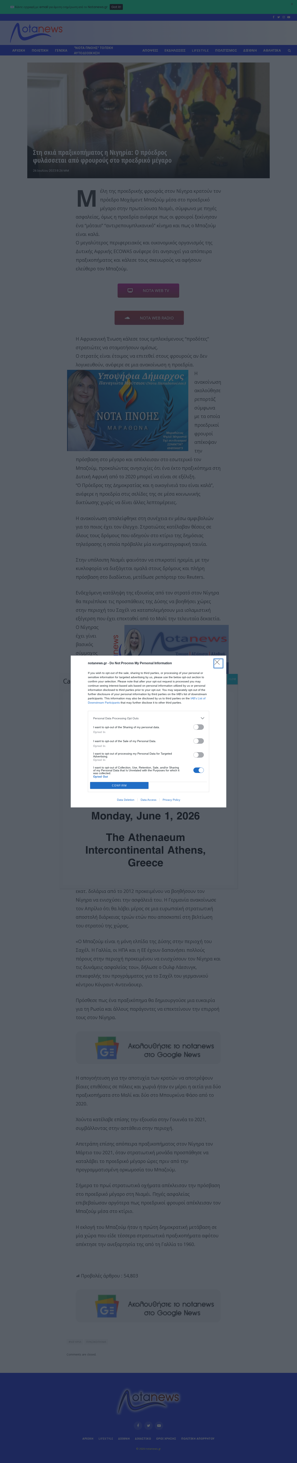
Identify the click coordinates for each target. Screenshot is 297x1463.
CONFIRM (119, 785)
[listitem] (148, 718)
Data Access (148, 799)
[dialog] (148, 731)
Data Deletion (125, 799)
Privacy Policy (171, 799)
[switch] (198, 727)
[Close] (218, 663)
